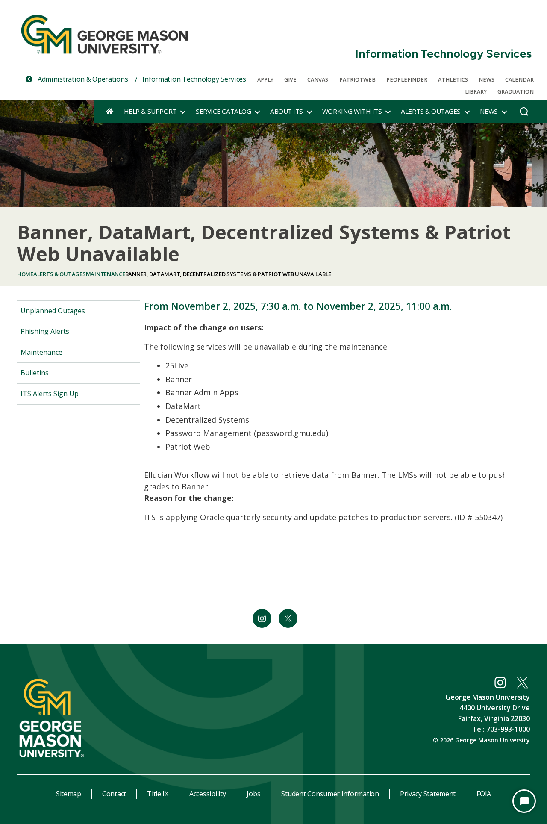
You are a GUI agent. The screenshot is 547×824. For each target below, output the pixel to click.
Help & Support (150, 111)
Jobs (253, 793)
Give (290, 79)
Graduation (515, 91)
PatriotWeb (357, 79)
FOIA (483, 793)
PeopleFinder (406, 79)
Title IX (157, 793)
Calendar (519, 79)
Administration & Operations (82, 79)
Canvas (317, 79)
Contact (114, 793)
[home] (109, 111)
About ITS (286, 111)
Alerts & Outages (430, 111)
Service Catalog (223, 111)
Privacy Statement (428, 793)
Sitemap (68, 793)
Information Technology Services (443, 54)
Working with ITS (352, 111)
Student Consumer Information (330, 793)
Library (476, 91)
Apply (265, 79)
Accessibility (207, 793)
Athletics (453, 79)
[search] (524, 113)
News (486, 79)
